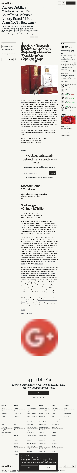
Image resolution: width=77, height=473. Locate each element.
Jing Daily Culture (6, 430)
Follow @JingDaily (26, 313)
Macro (15, 419)
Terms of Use (50, 177)
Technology (17, 427)
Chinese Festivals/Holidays (32, 419)
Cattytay (41, 432)
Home (3, 408)
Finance (16, 440)
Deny (29, 467)
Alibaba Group (55, 424)
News (36, 37)
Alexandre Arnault (44, 413)
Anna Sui (54, 435)
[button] (63, 3)
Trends (36, 3)
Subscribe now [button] (38, 393)
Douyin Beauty (30, 432)
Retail (15, 424)
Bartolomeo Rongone (44, 419)
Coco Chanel (42, 449)
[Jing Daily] (7, 3)
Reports (51, 3)
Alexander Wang (56, 421)
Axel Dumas (42, 416)
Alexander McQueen (44, 411)
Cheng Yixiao (42, 443)
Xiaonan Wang (63, 71)
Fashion (32, 37)
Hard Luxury (17, 413)
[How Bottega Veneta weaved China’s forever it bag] (68, 120)
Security (4, 421)
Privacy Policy (42, 177)
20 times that (39, 264)
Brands (46, 3)
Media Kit (4, 419)
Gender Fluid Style (31, 446)
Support (66, 416)
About (3, 411)
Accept (48, 467)
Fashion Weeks (30, 438)
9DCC (53, 411)
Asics (53, 446)
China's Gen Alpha (31, 413)
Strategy (67, 135)
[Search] (59, 3)
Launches (16, 446)
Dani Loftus (42, 451)
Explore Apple (64, 81)
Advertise (4, 413)
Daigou (28, 430)
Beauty (16, 408)
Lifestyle (16, 416)
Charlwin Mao (42, 435)
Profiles (41, 3)
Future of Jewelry (31, 443)
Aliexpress (54, 427)
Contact (4, 416)
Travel (15, 430)
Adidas (53, 413)
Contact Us (62, 470)
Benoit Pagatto (43, 421)
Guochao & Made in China (32, 449)
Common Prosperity (32, 427)
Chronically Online (31, 421)
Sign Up (53, 173)
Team (3, 424)
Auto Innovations (31, 408)
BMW (53, 451)
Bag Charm (29, 411)
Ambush (54, 432)
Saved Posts (67, 413)
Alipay (53, 430)
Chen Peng (42, 438)
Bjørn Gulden (42, 430)
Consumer (16, 438)
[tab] (70, 43)
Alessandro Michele (44, 408)
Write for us (5, 427)
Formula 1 (29, 440)
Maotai (36, 108)
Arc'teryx (54, 443)
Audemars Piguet (56, 449)
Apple (53, 440)
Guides (16, 443)
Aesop (53, 416)
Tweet (23, 310)
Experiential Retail (31, 435)
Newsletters (67, 411)
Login (43, 397)
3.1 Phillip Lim (55, 408)
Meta (15, 421)
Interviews (29, 451)
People (16, 451)
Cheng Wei (42, 440)
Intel (32, 3)
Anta (53, 438)
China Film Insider (6, 432)
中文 (3, 435)
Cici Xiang (41, 446)
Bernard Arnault (43, 424)
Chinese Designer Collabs (32, 416)
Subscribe (67, 419)
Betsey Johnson (43, 427)
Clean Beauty (30, 424)
